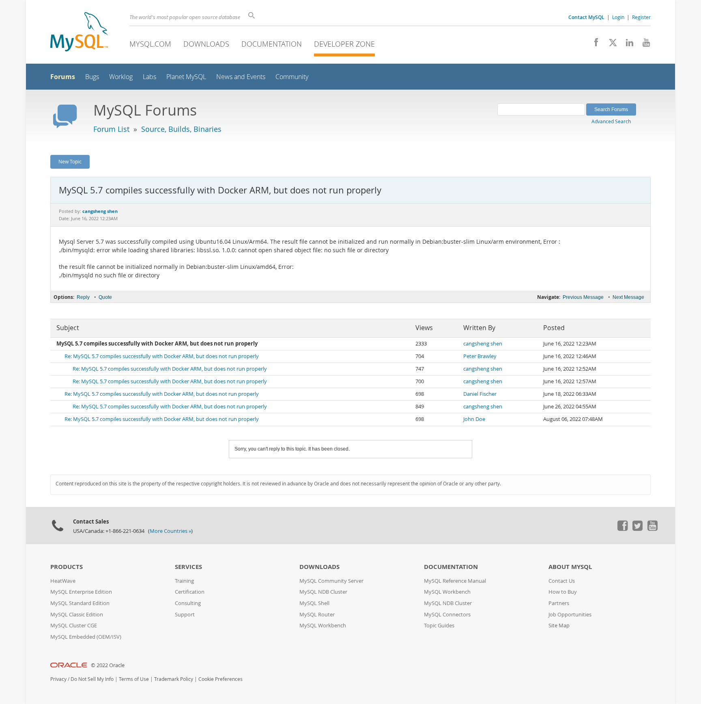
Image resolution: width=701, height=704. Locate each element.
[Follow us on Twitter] (637, 529)
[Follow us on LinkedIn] (626, 44)
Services (188, 566)
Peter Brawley (480, 356)
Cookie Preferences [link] (220, 679)
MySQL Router (317, 614)
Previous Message (583, 297)
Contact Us (561, 580)
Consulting (188, 603)
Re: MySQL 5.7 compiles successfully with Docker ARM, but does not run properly (162, 356)
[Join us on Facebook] (593, 44)
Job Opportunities (569, 614)
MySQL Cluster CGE (73, 625)
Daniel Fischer (480, 394)
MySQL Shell (314, 603)
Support (185, 614)
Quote (105, 297)
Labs (149, 77)
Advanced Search (611, 121)
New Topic (70, 161)
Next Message (628, 297)
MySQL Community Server (331, 580)
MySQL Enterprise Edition (81, 591)
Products (66, 566)
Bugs (92, 77)
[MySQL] (79, 32)
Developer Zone (344, 44)
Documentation (271, 44)
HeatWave (62, 580)
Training (184, 580)
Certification (189, 591)
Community (291, 77)
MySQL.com (150, 44)
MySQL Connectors (447, 614)
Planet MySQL (186, 77)
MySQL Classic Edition (76, 614)
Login (618, 17)
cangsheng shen (482, 343)
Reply (83, 297)
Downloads (206, 44)
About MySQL (570, 566)
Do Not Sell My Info (92, 679)
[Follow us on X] (609, 44)
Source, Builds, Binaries (181, 129)
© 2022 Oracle (108, 665)
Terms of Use (134, 679)
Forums (62, 76)
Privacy (58, 679)
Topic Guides (439, 625)
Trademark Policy (173, 679)
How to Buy (562, 591)
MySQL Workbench (322, 625)
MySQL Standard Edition (80, 603)
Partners (558, 603)
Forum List (111, 129)
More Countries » (170, 531)
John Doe (474, 419)
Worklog (121, 77)
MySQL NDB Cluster (323, 591)
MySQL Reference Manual (455, 580)
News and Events (240, 77)
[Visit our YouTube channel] (643, 44)
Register (641, 17)
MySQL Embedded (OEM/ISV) (85, 636)
